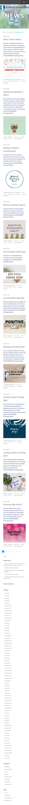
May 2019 (7, 658)
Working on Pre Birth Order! (14, 346)
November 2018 (8, 673)
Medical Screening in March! (14, 204)
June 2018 (7, 685)
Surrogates (17, 79)
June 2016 (7, 735)
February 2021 (8, 605)
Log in (6, 793)
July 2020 (7, 623)
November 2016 (8, 725)
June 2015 (7, 758)
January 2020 (8, 638)
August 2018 (7, 680)
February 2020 (8, 635)
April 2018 (7, 690)
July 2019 (7, 653)
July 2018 (7, 683)
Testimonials (7, 781)
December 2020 (8, 610)
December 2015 (8, 750)
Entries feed (7, 795)
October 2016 (8, 728)
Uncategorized (8, 784)
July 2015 (7, 755)
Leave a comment (18, 138)
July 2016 (7, 733)
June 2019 (7, 655)
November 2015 (8, 753)
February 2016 (8, 745)
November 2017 (8, 703)
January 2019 (8, 668)
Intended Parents (8, 79)
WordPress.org (8, 800)
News (13, 79)
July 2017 (7, 713)
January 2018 (8, 698)
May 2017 (7, 718)
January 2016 (8, 748)
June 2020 (7, 625)
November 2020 (8, 613)
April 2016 (7, 740)
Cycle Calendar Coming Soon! (14, 251)
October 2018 (8, 675)
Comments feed (8, 798)
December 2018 (8, 670)
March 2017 (7, 723)
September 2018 (8, 678)
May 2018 (7, 688)
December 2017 (8, 700)
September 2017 (8, 708)
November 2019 (8, 643)
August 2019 (7, 650)
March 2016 (7, 743)
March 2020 (7, 633)
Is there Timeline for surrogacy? (12, 567)
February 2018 (8, 695)
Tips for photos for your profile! (11, 574)
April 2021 (7, 600)
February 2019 (8, 665)
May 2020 (7, 628)
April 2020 (7, 630)
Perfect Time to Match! (12, 39)
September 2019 (8, 648)
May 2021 (7, 598)
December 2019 (8, 640)
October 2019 (8, 645)
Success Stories (8, 776)
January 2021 (8, 608)
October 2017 (8, 705)
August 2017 (7, 710)
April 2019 (7, 660)
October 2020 (8, 615)
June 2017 (7, 715)
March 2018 (7, 693)
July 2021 (7, 593)
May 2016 (7, 738)
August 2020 (7, 620)
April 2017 (7, 720)
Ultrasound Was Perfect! (12, 504)
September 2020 (8, 618)
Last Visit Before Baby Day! (13, 297)
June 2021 (7, 595)
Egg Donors (7, 766)
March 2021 (7, 603)
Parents (6, 774)
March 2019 (7, 663)
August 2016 (7, 730)
